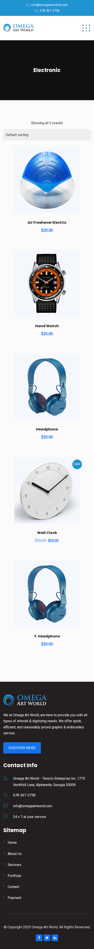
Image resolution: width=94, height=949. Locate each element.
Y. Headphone (47, 636)
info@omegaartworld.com (49, 5)
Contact (13, 887)
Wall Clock (47, 532)
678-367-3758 (49, 10)
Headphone (47, 429)
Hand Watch (47, 326)
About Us (15, 854)
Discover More (22, 748)
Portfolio (14, 876)
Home (12, 842)
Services (14, 865)
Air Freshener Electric (47, 222)
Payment (14, 898)
